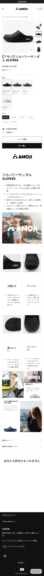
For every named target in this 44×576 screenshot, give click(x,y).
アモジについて (9, 515)
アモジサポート (9, 522)
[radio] (7, 87)
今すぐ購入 (22, 146)
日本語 (20, 562)
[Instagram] (5, 555)
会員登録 (6, 529)
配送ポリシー (7, 440)
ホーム (4, 17)
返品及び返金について (10, 446)
